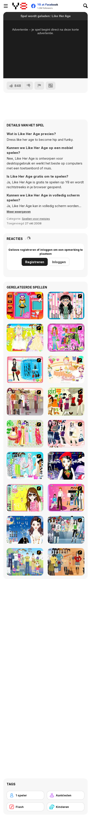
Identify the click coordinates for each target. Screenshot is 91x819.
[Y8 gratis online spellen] (19, 6)
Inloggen (59, 262)
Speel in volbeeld (45, 69)
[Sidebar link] (5, 6)
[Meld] (39, 86)
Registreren (34, 262)
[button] (19, 211)
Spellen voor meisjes (36, 218)
